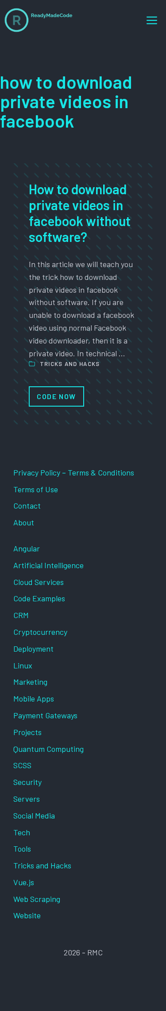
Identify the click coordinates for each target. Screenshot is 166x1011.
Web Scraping (36, 899)
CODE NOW (56, 396)
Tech (21, 832)
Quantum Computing (48, 749)
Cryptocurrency (40, 632)
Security (27, 782)
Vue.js (23, 882)
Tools (22, 848)
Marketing (30, 682)
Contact (27, 505)
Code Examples (39, 598)
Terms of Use (35, 489)
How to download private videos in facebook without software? (80, 213)
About (23, 522)
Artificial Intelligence (48, 565)
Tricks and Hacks (70, 363)
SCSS (22, 765)
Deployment (33, 648)
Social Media (34, 815)
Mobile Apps (33, 698)
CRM (21, 615)
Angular (26, 548)
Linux (22, 665)
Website (27, 915)
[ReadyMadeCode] (38, 20)
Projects (27, 732)
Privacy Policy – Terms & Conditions (73, 472)
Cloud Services (38, 582)
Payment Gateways (45, 715)
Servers (26, 799)
